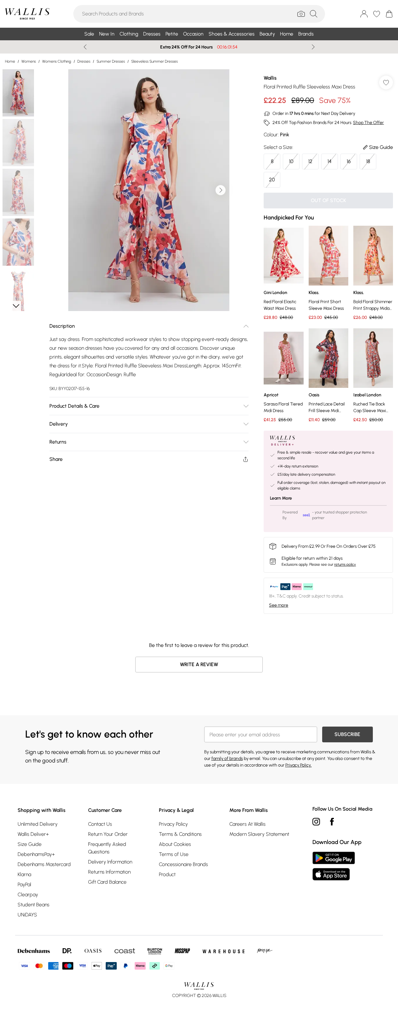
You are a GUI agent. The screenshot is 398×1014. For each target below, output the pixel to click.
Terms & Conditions (180, 834)
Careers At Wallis (247, 824)
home (10, 61)
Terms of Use (173, 854)
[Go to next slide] (221, 190)
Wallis (270, 78)
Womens (28, 61)
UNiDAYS (27, 915)
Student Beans (33, 905)
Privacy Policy (173, 824)
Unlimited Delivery (38, 824)
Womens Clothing (56, 61)
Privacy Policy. (298, 765)
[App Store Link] (333, 866)
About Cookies (175, 844)
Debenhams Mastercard (44, 864)
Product (167, 874)
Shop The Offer (368, 122)
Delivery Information (110, 862)
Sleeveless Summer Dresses (154, 61)
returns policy (345, 564)
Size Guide (30, 844)
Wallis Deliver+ (33, 834)
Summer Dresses (111, 61)
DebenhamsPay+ (36, 854)
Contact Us (100, 824)
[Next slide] (313, 47)
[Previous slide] (85, 47)
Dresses (83, 61)
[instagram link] (316, 821)
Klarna (24, 874)
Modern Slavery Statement (259, 834)
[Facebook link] (332, 821)
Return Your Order (108, 834)
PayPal (24, 884)
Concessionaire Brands (183, 864)
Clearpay (28, 895)
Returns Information (109, 872)
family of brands (227, 758)
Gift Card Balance (107, 882)
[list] (148, 190)
